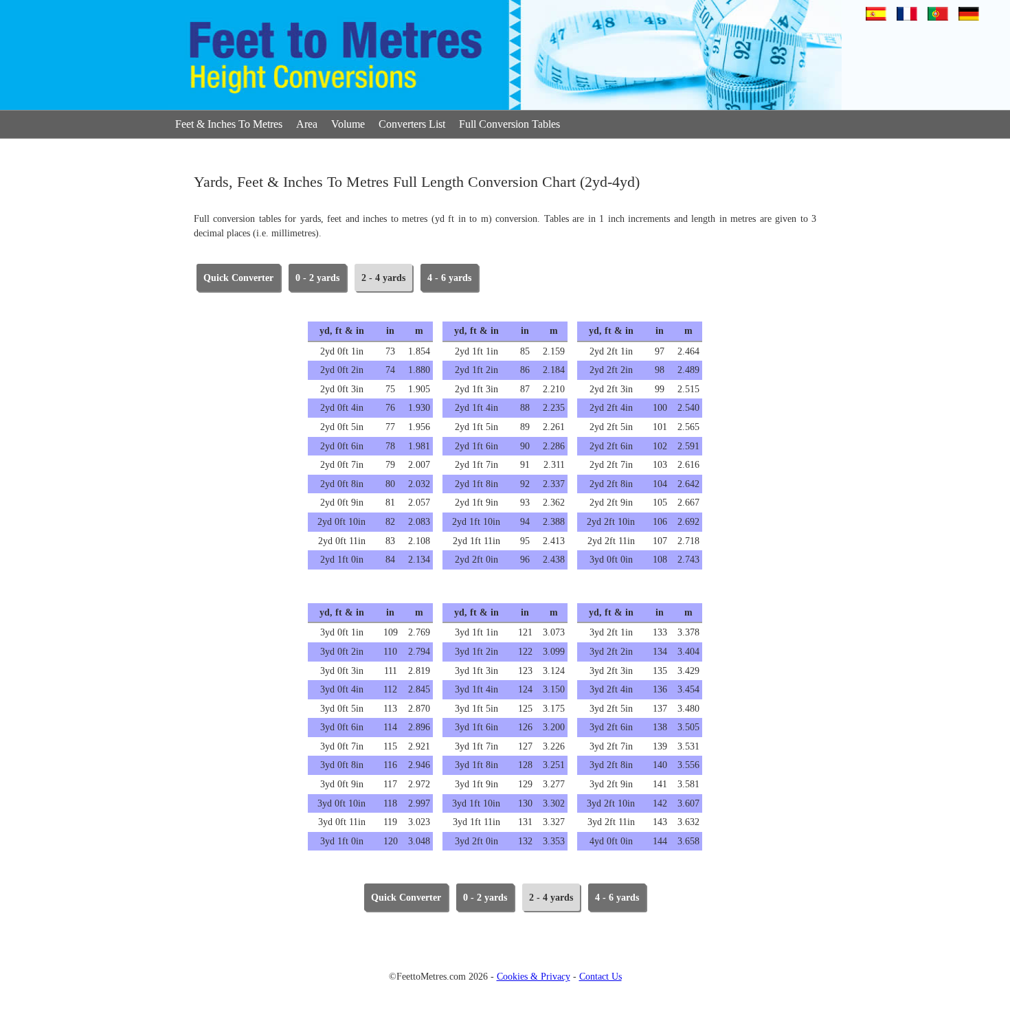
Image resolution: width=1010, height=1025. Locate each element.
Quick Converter (238, 278)
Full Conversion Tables (509, 124)
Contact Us (600, 976)
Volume (348, 124)
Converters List (412, 124)
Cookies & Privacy (533, 976)
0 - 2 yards (317, 278)
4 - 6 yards (449, 278)
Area (306, 124)
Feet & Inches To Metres (228, 124)
